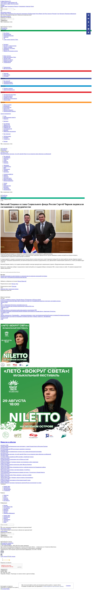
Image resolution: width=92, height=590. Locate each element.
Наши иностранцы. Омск (9, 57)
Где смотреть (6, 123)
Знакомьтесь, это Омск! (9, 48)
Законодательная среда (9, 89)
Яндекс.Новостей (22, 281)
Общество (5, 159)
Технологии (6, 188)
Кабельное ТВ (6, 126)
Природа (5, 175)
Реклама (54, 13)
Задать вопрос (4, 531)
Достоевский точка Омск (9, 94)
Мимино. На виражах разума (10, 51)
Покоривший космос (8, 35)
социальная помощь (13, 289)
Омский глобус (7, 58)
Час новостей (17, 13)
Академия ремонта (8, 96)
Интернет (5, 130)
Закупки (5, 511)
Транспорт (6, 176)
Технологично (6, 67)
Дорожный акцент (8, 82)
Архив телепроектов (6, 113)
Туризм (5, 183)
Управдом (5, 37)
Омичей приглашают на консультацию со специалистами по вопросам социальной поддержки (24, 276)
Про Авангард (48, 13)
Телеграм (14, 286)
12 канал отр (6, 139)
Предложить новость (6, 12)
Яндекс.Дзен (15, 283)
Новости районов (7, 179)
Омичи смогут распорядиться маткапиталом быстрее (14, 277)
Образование (6, 169)
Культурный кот (7, 107)
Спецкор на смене (7, 97)
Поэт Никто (6, 33)
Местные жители (7, 68)
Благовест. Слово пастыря (9, 45)
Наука (4, 184)
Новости (16, 6)
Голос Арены (6, 74)
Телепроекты (10, 6)
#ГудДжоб (5, 76)
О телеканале (6, 490)
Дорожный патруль (8, 83)
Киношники (6, 106)
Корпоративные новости (9, 117)
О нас (58, 13)
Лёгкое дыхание (7, 104)
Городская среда (7, 178)
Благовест (5, 44)
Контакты (62, 13)
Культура (5, 161)
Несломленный (7, 34)
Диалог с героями (7, 47)
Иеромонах (6, 49)
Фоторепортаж (7, 189)
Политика (5, 162)
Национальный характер (9, 111)
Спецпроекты (22, 6)
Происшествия (7, 185)
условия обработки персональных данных (53, 586)
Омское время (6, 99)
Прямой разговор (7, 61)
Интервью (5, 187)
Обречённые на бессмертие (10, 98)
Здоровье (5, 170)
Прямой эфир (4, 6)
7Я (4, 38)
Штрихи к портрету (8, 110)
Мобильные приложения (9, 131)
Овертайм (5, 73)
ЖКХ (4, 167)
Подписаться (4, 20)
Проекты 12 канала (8, 59)
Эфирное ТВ (6, 125)
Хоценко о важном (8, 88)
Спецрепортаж (7, 62)
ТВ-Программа (31, 13)
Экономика (6, 165)
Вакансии (5, 118)
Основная (5, 137)
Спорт (5, 160)
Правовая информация (70, 13)
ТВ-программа (7, 489)
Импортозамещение (8, 180)
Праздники (6, 171)
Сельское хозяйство (8, 174)
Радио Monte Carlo (40, 13)
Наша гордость (7, 55)
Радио (32, 6)
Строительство (7, 166)
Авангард (28, 6)
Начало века (6, 108)
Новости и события (8, 442)
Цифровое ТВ (6, 127)
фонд (7, 289)
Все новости (6, 500)
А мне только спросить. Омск (10, 39)
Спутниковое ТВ (7, 128)
